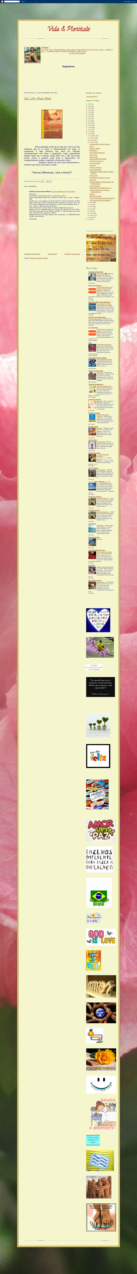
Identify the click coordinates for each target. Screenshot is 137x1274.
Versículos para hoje (94, 399)
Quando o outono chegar (95, 371)
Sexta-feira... (93, 180)
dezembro (93, 136)
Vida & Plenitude (68, 30)
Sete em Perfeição (94, 186)
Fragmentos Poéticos (94, 497)
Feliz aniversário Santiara (95, 319)
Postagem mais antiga (72, 254)
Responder (33, 219)
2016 (89, 123)
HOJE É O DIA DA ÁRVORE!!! (97, 159)
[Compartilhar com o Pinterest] (51, 181)
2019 (89, 116)
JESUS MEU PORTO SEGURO (97, 358)
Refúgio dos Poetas (94, 453)
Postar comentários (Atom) (39, 258)
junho (91, 207)
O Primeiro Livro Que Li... (96, 161)
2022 (89, 110)
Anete (45, 47)
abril (91, 211)
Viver (90, 343)
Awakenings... (100, 525)
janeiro (92, 217)
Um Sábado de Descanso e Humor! (99, 178)
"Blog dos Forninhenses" (96, 384)
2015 (89, 125)
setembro (92, 142)
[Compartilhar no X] (45, 181)
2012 (89, 131)
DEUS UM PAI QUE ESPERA (104, 359)
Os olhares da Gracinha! (95, 272)
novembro (93, 138)
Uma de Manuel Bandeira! (97, 152)
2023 (89, 108)
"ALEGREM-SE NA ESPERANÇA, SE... (100, 188)
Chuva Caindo (93, 157)
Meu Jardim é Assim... (95, 580)
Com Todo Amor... (101, 469)
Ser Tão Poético (93, 328)
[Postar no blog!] (43, 181)
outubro (92, 140)
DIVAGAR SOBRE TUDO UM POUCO (99, 302)
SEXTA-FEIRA (92, 440)
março (92, 213)
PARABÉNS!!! (93, 150)
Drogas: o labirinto (94, 148)
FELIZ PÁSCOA (101, 441)
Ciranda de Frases (94, 510)
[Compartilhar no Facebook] (48, 181)
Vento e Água (93, 155)
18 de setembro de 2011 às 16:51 (63, 191)
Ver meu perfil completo (77, 53)
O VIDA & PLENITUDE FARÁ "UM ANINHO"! (102, 198)
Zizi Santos (91, 565)
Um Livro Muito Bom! (95, 169)
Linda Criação (93, 175)
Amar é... (92, 146)
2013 (89, 129)
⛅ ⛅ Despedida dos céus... (104, 483)
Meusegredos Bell (93, 537)
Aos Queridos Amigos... (103, 498)
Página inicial (52, 254)
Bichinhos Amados (94, 413)
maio (91, 209)
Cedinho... (92, 194)
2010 (89, 219)
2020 (89, 114)
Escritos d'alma (93, 426)
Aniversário (100, 401)
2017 (89, 121)
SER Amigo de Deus (95, 196)
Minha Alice (100, 428)
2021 (89, 112)
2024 (89, 106)
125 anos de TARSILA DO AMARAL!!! (100, 200)
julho (91, 204)
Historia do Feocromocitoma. (97, 317)
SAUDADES (100, 372)
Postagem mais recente (32, 254)
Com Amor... (92, 165)
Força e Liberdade (94, 163)
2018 (89, 119)
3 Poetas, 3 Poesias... (95, 167)
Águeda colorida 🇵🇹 (102, 273)
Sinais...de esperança (94, 285)
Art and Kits (92, 524)
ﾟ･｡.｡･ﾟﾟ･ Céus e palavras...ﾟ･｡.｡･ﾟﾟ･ (99, 481)
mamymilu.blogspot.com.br (96, 550)
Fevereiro (99, 539)
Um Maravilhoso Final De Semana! (99, 144)
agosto (92, 202)
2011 (89, 133)
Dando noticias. (101, 582)
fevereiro (92, 215)
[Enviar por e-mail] (40, 181)
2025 (89, 104)
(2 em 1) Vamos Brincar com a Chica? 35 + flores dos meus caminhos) (104, 289)
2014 (89, 127)
